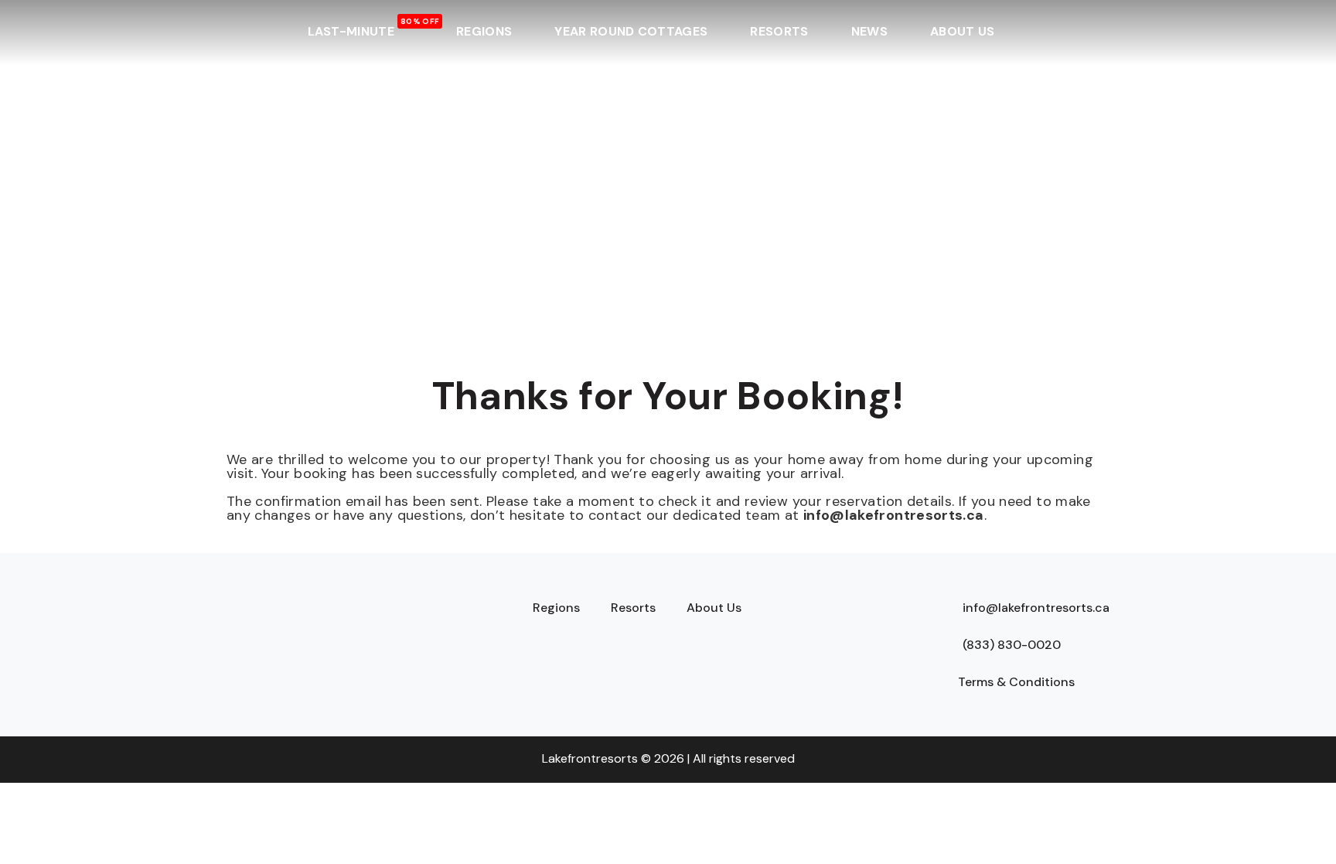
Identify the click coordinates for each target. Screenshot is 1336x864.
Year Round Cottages (630, 31)
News (869, 31)
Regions (484, 31)
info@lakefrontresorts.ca (893, 515)
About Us (962, 31)
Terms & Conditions (1016, 682)
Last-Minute (351, 31)
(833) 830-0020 (1012, 645)
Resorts (779, 31)
